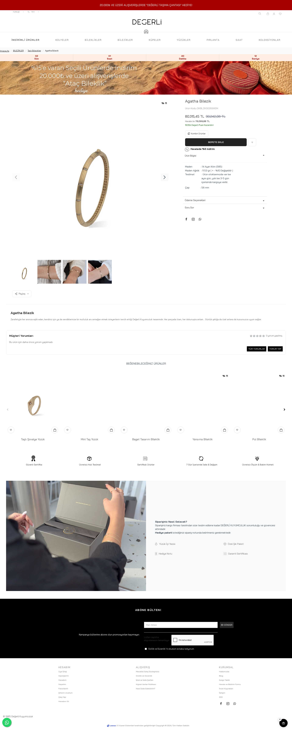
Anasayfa (4, 51)
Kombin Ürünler (198, 133)
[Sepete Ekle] (54, 430)
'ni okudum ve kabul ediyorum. (171, 649)
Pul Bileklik (259, 439)
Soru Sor (189, 207)
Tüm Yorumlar (256, 349)
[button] (16, 177)
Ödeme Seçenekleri (195, 200)
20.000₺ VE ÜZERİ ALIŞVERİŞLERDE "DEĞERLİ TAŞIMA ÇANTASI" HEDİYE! (146, 5)
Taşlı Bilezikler (34, 50)
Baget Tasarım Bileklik (146, 439)
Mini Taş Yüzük (89, 439)
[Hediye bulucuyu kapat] (280, 719)
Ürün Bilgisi (190, 155)
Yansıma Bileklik (203, 439)
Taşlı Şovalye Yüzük (33, 439)
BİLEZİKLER (18, 50)
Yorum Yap (275, 349)
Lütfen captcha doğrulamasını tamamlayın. (157, 638)
